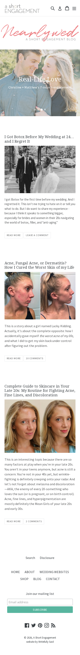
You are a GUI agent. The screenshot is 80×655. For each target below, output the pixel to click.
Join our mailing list (40, 594)
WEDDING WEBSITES (54, 572)
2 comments (34, 521)
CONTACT (53, 579)
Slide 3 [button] (42, 110)
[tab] (35, 110)
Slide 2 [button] (38, 110)
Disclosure (47, 558)
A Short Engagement (44, 637)
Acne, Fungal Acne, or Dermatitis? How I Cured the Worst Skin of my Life (39, 265)
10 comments (34, 358)
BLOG (37, 579)
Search (30, 558)
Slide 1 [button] (35, 110)
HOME (15, 572)
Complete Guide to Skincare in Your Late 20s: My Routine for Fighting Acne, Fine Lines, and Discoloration (40, 390)
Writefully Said (46, 641)
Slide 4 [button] (45, 110)
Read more (14, 235)
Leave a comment (37, 235)
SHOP (24, 579)
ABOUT (30, 572)
